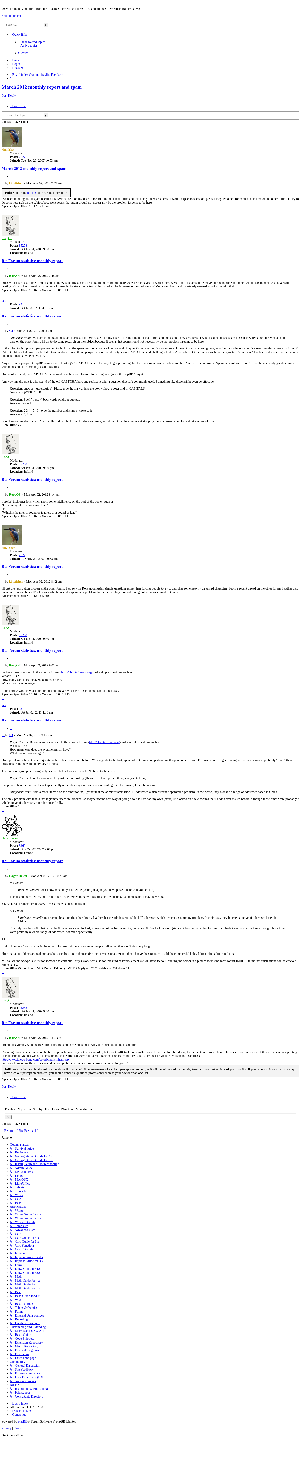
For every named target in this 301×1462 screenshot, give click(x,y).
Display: (11, 1109)
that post (31, 192)
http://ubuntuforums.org (76, 672)
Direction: (68, 1109)
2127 (22, 157)
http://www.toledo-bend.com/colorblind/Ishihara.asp (35, 1059)
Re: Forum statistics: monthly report (32, 261)
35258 (23, 245)
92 (20, 304)
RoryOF (7, 238)
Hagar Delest (10, 838)
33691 (23, 845)
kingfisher (8, 149)
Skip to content (11, 15)
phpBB (22, 1421)
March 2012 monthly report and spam (42, 87)
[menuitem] (31, 42)
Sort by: (38, 1109)
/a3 (4, 300)
